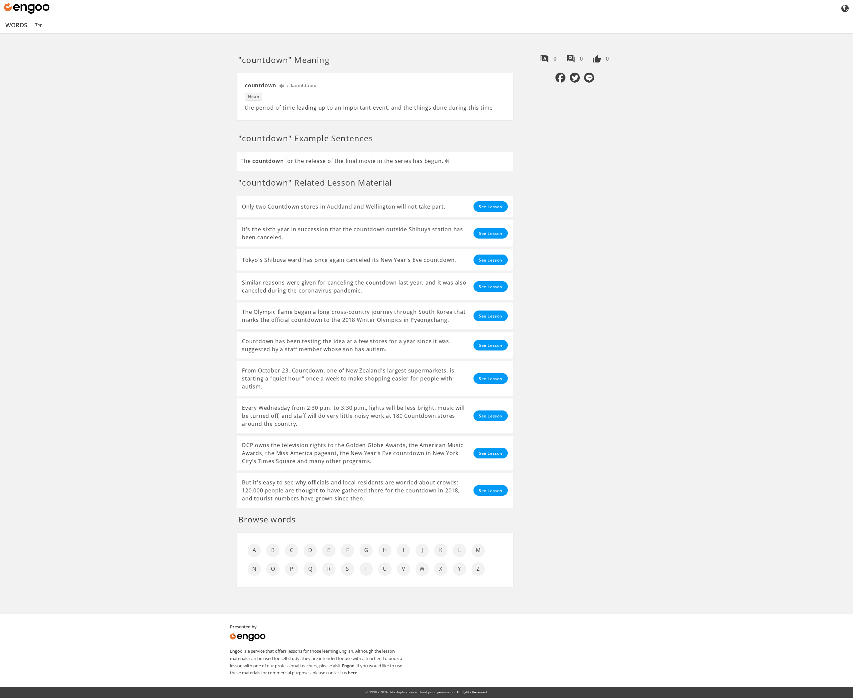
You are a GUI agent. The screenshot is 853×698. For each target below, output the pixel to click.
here (352, 673)
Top (38, 25)
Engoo (348, 666)
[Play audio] (282, 86)
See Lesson (490, 207)
